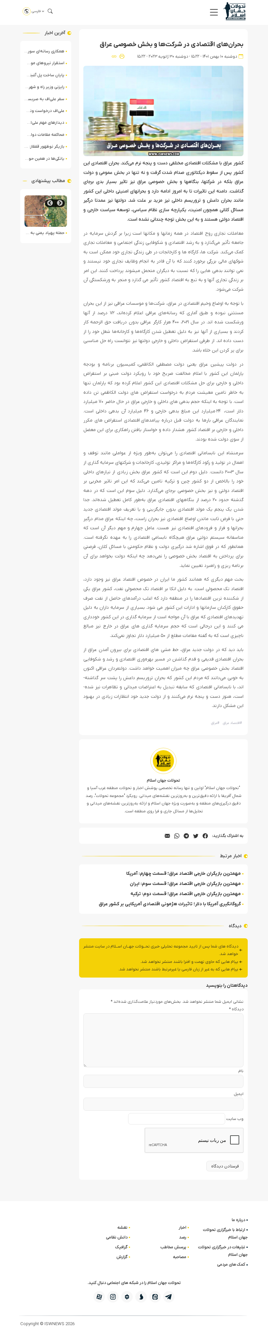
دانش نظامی (116, 1237)
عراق (215, 723)
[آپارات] (99, 1297)
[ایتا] (155, 1297)
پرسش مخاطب (173, 1247)
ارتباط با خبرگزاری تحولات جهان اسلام (225, 1233)
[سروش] (141, 1297)
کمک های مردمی (231, 1264)
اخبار (182, 1227)
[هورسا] (127, 1297)
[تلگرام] (169, 1297)
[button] (214, 12)
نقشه (122, 1227)
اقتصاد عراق (232, 723)
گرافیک (121, 1247)
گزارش (121, 1257)
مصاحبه (179, 1257)
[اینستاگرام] (113, 1297)
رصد (182, 1237)
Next (50, 203)
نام (240, 1071)
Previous (60, 203)
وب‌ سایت (234, 1119)
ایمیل (238, 1094)
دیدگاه (236, 1009)
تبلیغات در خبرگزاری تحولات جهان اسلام (223, 1250)
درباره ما (238, 1220)
